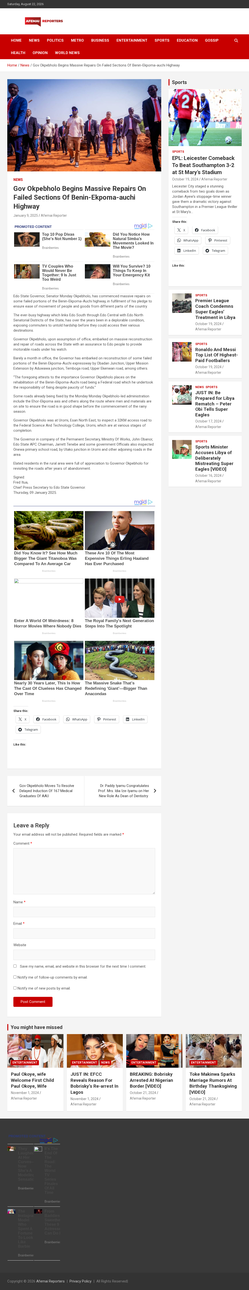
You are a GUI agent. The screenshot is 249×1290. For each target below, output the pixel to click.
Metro (77, 40)
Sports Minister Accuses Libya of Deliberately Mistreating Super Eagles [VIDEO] (214, 458)
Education (187, 40)
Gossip (212, 40)
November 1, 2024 (25, 1093)
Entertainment (131, 40)
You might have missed (36, 1027)
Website (19, 945)
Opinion (40, 53)
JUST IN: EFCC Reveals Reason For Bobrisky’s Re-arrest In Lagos (94, 1083)
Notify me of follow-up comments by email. (53, 977)
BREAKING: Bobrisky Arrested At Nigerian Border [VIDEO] (151, 1080)
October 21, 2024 (143, 1093)
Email (19, 923)
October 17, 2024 (208, 421)
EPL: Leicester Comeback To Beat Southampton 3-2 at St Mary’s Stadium (203, 165)
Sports (162, 40)
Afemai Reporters (50, 1281)
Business (100, 40)
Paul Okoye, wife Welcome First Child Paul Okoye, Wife (32, 1080)
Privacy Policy (80, 1281)
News (34, 40)
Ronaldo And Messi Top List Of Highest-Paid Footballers (216, 355)
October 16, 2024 (208, 475)
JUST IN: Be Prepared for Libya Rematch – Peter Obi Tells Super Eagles (214, 404)
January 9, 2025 (25, 215)
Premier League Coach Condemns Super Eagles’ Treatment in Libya (215, 309)
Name (19, 902)
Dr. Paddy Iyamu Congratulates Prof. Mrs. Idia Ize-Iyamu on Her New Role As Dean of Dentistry (123, 791)
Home (16, 40)
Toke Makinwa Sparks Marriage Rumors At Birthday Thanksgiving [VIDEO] (213, 1083)
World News (67, 53)
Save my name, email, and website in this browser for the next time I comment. (83, 966)
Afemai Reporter (54, 215)
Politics (55, 40)
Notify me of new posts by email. (44, 988)
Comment (22, 843)
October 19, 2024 (185, 179)
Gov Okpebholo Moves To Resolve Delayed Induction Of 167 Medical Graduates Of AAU (46, 791)
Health (18, 53)
